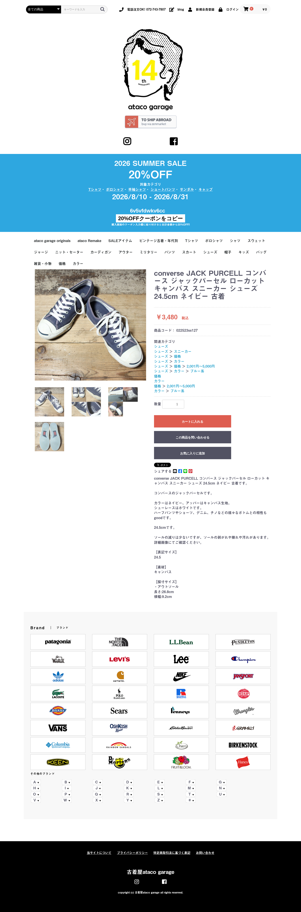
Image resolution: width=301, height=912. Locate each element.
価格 (62, 263)
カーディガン (100, 252)
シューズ (210, 252)
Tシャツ (94, 189)
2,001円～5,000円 (201, 366)
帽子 (227, 252)
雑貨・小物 (43, 263)
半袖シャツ (137, 189)
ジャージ (41, 252)
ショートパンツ (162, 189)
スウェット (256, 240)
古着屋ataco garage (150, 872)
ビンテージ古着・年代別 (158, 240)
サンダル (187, 189)
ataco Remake (89, 240)
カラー (78, 263)
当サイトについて (99, 852)
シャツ (235, 240)
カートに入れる (192, 421)
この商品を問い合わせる (193, 437)
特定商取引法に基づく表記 (171, 852)
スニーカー (182, 351)
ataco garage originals (52, 240)
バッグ (261, 252)
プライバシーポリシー (132, 852)
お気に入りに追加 (192, 453)
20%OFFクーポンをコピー (150, 218)
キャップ (206, 189)
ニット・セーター (69, 252)
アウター (126, 252)
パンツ (169, 252)
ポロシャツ (115, 189)
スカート (189, 252)
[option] (90, 325)
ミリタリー (148, 252)
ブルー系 (197, 371)
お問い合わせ (205, 852)
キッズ (243, 252)
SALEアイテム (120, 240)
